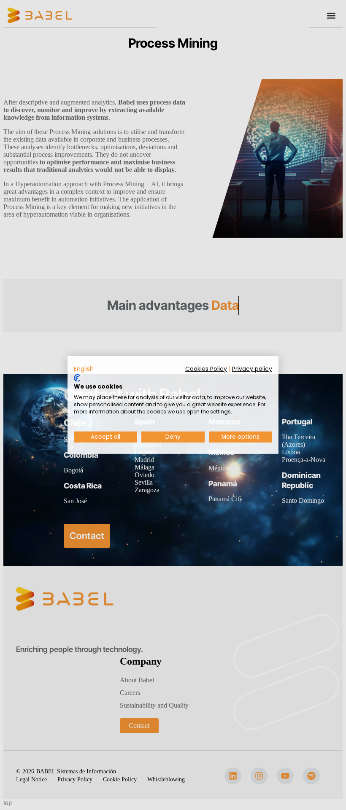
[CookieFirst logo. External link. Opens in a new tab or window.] (77, 378)
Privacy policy (252, 369)
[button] (84, 369)
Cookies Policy (206, 369)
